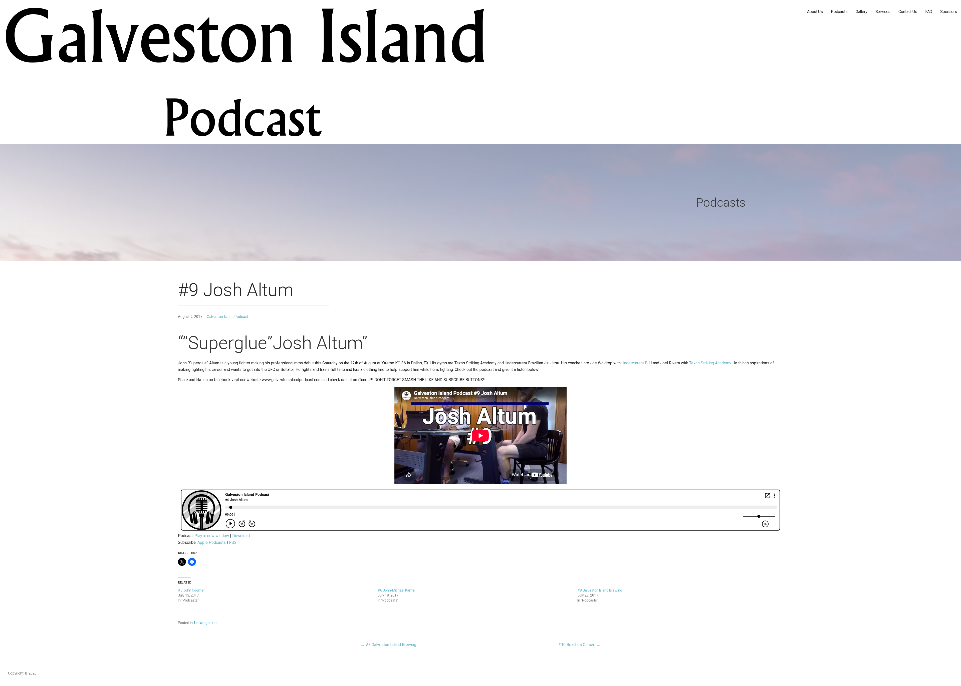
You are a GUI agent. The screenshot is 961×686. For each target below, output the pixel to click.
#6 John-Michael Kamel (396, 590)
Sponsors (948, 11)
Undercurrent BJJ (637, 363)
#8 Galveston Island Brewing (599, 590)
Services (883, 11)
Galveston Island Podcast (227, 317)
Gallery (861, 11)
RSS (232, 542)
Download (241, 535)
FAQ (928, 11)
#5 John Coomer (191, 590)
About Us (815, 11)
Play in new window (211, 535)
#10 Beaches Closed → (579, 644)
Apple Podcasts (211, 542)
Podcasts (839, 11)
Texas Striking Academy (710, 363)
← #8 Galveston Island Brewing (388, 644)
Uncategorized (205, 623)
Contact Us (907, 11)
